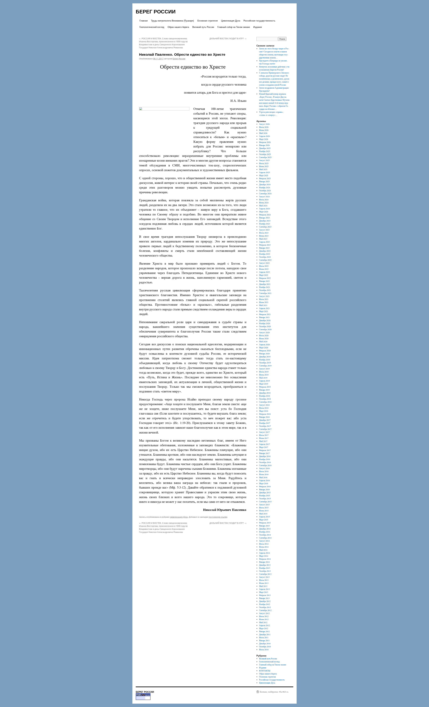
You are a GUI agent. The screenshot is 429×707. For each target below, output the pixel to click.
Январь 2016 (264, 489)
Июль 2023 (263, 232)
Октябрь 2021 (265, 290)
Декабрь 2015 (264, 492)
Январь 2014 (264, 562)
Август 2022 (264, 263)
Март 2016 (263, 483)
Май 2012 (263, 622)
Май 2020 (263, 341)
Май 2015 (263, 513)
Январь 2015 (264, 525)
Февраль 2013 (265, 595)
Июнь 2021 (263, 302)
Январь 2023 (264, 247)
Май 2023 (263, 238)
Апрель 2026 (264, 136)
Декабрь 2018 (264, 392)
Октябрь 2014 (265, 534)
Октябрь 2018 (265, 398)
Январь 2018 (264, 417)
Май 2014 (263, 549)
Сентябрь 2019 (265, 365)
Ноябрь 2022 (264, 253)
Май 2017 (263, 441)
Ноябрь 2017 (264, 423)
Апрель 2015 (264, 516)
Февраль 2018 (265, 414)
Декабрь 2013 (264, 565)
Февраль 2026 (265, 142)
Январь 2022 (264, 281)
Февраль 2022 (265, 278)
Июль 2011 (263, 637)
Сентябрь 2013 (265, 574)
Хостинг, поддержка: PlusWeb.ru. (274, 691)
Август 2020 (264, 332)
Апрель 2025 (264, 172)
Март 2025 (263, 175)
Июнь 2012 (263, 619)
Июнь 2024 (263, 202)
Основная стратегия (207, 20)
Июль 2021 (263, 299)
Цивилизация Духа (230, 20)
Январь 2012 (264, 631)
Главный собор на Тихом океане (233, 27)
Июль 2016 (263, 471)
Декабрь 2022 (264, 250)
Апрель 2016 (264, 480)
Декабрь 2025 (264, 148)
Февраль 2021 (265, 314)
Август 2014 (264, 540)
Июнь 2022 (263, 269)
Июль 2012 (263, 616)
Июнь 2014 (263, 546)
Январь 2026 (264, 145)
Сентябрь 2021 (265, 293)
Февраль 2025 (265, 178)
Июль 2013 (263, 580)
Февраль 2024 (265, 214)
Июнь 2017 (263, 438)
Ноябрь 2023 (264, 223)
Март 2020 (263, 347)
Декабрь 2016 (264, 456)
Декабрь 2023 (264, 220)
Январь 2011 (264, 640)
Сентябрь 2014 (265, 537)
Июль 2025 (263, 163)
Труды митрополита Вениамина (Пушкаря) (172, 20)
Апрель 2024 (264, 208)
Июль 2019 (263, 371)
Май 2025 (263, 169)
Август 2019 (264, 368)
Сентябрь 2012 (265, 610)
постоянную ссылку (218, 516)
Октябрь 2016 (265, 462)
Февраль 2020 (265, 350)
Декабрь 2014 (264, 528)
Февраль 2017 (265, 450)
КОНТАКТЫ (264, 670)
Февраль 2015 (265, 522)
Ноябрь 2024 (264, 187)
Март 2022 (263, 275)
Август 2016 (264, 468)
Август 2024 (264, 196)
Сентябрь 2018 (265, 401)
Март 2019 (263, 383)
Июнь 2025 (263, 166)
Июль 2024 (263, 199)
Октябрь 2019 (265, 362)
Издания (257, 27)
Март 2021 (263, 311)
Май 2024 (263, 205)
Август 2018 (264, 404)
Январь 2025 (264, 181)
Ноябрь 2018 (264, 395)
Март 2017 (263, 447)
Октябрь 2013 (265, 571)
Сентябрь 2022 (265, 260)
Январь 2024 (264, 217)
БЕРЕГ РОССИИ (156, 11)
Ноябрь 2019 (264, 359)
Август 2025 (264, 160)
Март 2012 (263, 628)
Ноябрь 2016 (264, 459)
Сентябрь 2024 (265, 193)
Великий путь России (203, 27)
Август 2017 (264, 432)
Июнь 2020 (263, 338)
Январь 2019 (264, 389)
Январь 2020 (264, 353)
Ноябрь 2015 (264, 495)
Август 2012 (264, 613)
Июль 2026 (263, 127)
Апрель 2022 (264, 272)
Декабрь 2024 (264, 184)
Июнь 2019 (263, 374)
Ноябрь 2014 (264, 531)
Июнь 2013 (263, 583)
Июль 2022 (263, 266)
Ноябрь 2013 (264, 568)
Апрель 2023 (264, 241)
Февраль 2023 (265, 244)
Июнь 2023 (263, 235)
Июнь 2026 (263, 130)
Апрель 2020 (264, 344)
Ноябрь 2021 (264, 287)
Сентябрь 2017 (265, 429)
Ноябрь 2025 (264, 151)
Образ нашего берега (178, 27)
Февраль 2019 (265, 386)
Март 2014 (263, 555)
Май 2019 (263, 377)
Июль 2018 (263, 408)
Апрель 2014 (264, 552)
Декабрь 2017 (264, 420)
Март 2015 (263, 519)
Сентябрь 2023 (265, 226)
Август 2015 (264, 504)
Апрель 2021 (264, 308)
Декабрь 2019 (264, 356)
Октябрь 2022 (265, 257)
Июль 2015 (263, 507)
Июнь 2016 (263, 474)
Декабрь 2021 (264, 284)
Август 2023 (264, 229)
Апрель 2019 (264, 380)
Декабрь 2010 (264, 643)
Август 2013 (264, 577)
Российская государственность (259, 20)
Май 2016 (263, 477)
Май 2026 (263, 133)
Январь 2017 (264, 453)
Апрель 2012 (264, 625)
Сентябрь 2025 (265, 157)
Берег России (179, 58)
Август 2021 (264, 296)
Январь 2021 (264, 317)
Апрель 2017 (264, 444)
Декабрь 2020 (264, 320)
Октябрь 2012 (265, 607)
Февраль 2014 (265, 559)
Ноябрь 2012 (264, 604)
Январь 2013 (264, 598)
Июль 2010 (263, 649)
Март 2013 (263, 592)
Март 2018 (263, 411)
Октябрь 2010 (265, 646)
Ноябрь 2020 (264, 323)
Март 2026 (263, 139)
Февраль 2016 (265, 486)
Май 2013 (263, 586)
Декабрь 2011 (264, 634)
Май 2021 (263, 305)
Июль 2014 (263, 543)
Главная (143, 20)
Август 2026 (264, 124)
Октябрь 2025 (265, 154)
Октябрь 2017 (265, 426)
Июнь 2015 (263, 510)
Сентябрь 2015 (265, 501)
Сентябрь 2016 (265, 465)
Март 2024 (263, 211)
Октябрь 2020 (265, 326)
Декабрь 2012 (264, 601)
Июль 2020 (263, 335)
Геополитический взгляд (151, 27)
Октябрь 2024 (265, 190)
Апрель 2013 (264, 589)
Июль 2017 (263, 435)
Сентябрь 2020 (265, 329)
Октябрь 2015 (265, 498)
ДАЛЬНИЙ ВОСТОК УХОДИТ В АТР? (227, 38)
